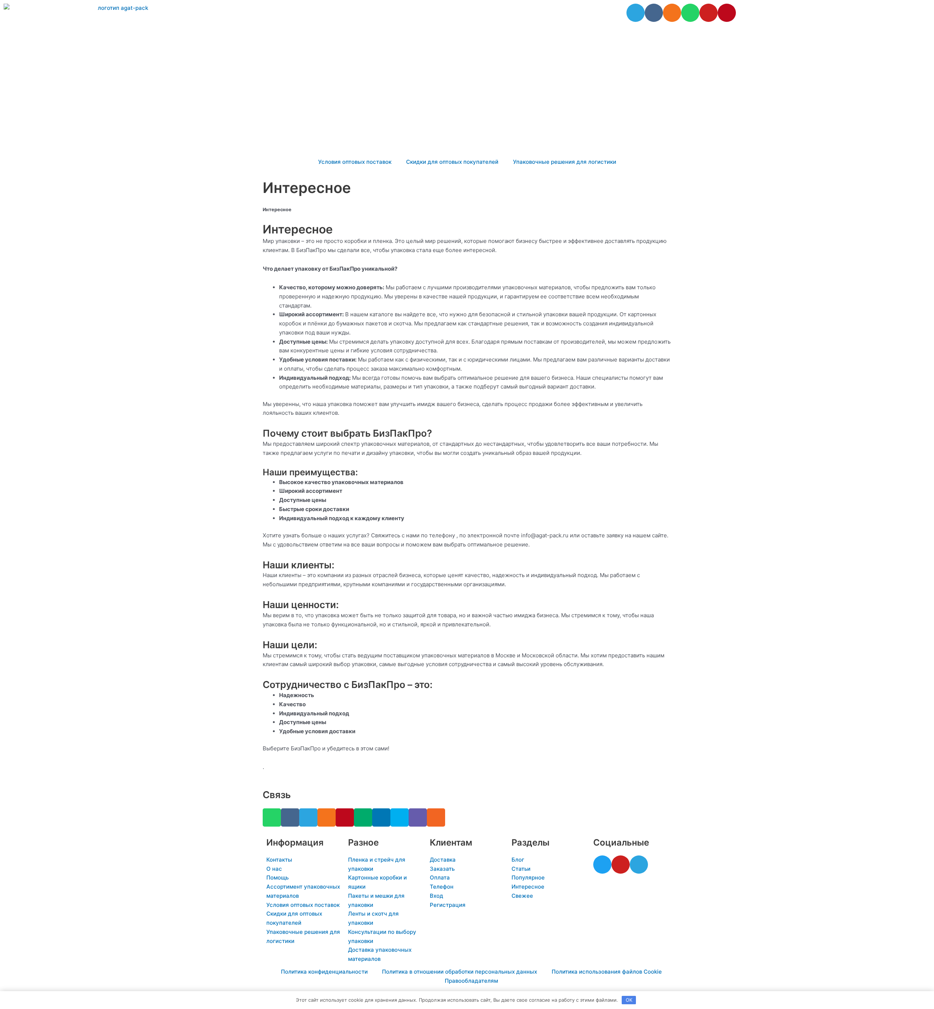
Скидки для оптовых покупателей (452, 161)
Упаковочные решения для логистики (564, 161)
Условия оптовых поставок (354, 161)
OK (629, 1000)
